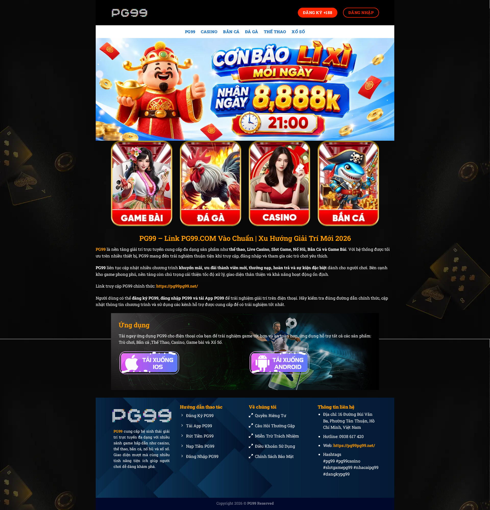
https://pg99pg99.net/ (177, 286)
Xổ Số (298, 31)
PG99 (190, 31)
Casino (209, 31)
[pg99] (136, 13)
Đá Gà (251, 31)
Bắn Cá (231, 31)
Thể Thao (275, 31)
